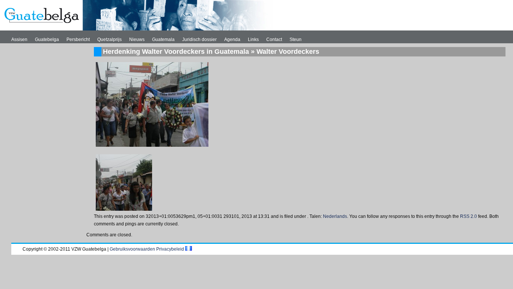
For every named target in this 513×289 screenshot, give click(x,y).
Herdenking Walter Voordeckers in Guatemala (176, 51)
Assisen (19, 39)
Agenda (232, 39)
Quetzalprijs (109, 39)
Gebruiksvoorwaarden (132, 249)
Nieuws (137, 39)
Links (253, 39)
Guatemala (163, 39)
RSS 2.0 (468, 216)
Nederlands (335, 216)
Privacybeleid (170, 249)
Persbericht (78, 39)
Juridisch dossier (199, 39)
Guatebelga (47, 39)
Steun (296, 39)
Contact (274, 39)
